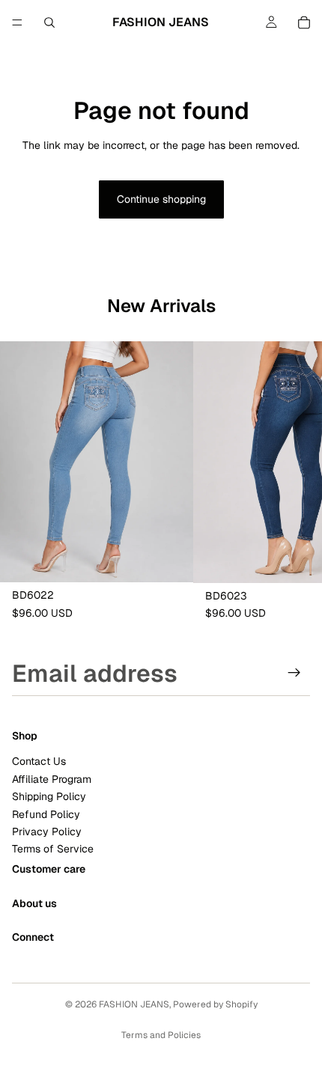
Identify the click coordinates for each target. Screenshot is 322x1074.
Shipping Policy (49, 796)
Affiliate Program (51, 778)
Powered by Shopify (215, 1004)
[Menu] (17, 22)
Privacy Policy (47, 831)
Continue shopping (161, 199)
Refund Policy (46, 813)
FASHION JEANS (134, 1004)
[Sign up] (294, 673)
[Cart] (304, 22)
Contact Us (39, 761)
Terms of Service (53, 848)
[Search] (49, 22)
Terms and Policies (161, 1035)
